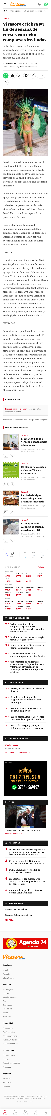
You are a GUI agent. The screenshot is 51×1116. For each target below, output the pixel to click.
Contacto (6, 1059)
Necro (36, 1114)
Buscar (15, 1114)
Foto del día (7, 1009)
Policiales (6, 974)
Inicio (5, 1114)
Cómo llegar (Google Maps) (19, 752)
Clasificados (7, 1005)
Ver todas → (10, 920)
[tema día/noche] (39, 4)
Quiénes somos (9, 1055)
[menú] (5, 4)
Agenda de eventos (10, 997)
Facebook (6, 1078)
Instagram (7, 1082)
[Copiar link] (33, 75)
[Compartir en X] (19, 75)
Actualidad (7, 970)
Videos (5, 1013)
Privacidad (7, 1067)
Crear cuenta (8, 1028)
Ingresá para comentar (16, 409)
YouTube (6, 1086)
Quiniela (6, 993)
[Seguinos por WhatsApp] (46, 4)
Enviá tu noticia (9, 1032)
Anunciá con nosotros (11, 1063)
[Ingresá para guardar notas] (5, 82)
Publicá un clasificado (11, 1040)
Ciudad (7, 18)
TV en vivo (7, 1016)
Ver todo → (42, 567)
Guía (4, 1001)
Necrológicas (8, 989)
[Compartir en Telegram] (26, 75)
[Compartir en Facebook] (12, 75)
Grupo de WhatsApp (10, 1043)
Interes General (8, 978)
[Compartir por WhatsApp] (5, 75)
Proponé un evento (10, 1036)
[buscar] (33, 4)
